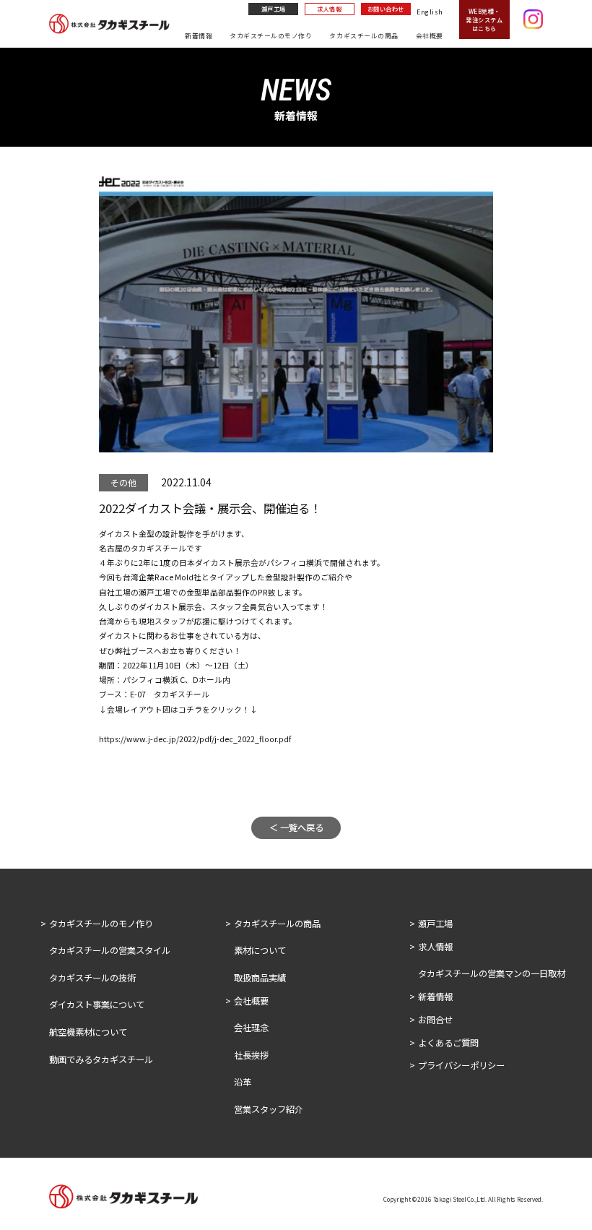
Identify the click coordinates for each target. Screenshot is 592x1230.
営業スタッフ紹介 (268, 1109)
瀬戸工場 (273, 9)
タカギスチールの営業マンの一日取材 (491, 973)
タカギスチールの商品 (363, 35)
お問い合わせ (385, 9)
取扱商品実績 (260, 977)
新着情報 (198, 35)
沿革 (242, 1081)
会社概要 (429, 35)
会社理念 (251, 1027)
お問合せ (435, 1019)
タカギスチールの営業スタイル (109, 950)
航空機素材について (88, 1031)
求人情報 (329, 9)
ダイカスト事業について (96, 1004)
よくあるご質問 (448, 1042)
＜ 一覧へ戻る (296, 827)
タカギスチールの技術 (92, 977)
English (430, 11)
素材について (260, 950)
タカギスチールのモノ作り (271, 35)
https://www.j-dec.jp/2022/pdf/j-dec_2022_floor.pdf (195, 739)
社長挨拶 (251, 1055)
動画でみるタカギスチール (101, 1059)
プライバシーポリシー (461, 1065)
